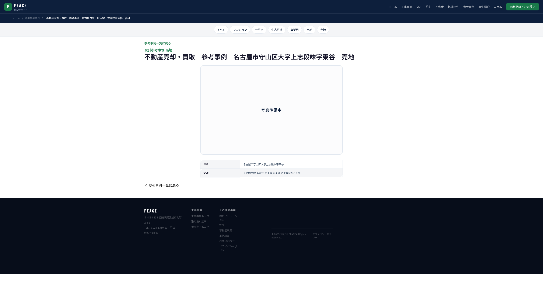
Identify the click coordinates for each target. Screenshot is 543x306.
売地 (323, 30)
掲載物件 (453, 7)
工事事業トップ (200, 216)
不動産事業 (225, 230)
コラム (498, 7)
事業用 (294, 30)
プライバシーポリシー (228, 248)
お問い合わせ (227, 241)
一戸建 (259, 30)
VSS (419, 7)
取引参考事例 (32, 18)
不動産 (439, 7)
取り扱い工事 (199, 221)
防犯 (428, 7)
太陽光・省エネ (200, 226)
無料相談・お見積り (522, 7)
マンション (240, 30)
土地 (309, 30)
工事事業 (406, 7)
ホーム (393, 7)
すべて (221, 30)
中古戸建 (276, 30)
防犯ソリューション (228, 217)
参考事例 (468, 7)
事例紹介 (484, 7)
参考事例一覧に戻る (157, 43)
